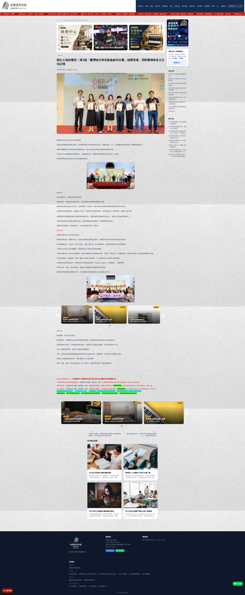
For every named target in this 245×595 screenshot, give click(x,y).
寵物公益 (177, 6)
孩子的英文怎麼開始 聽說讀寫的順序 (177, 84)
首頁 (58, 20)
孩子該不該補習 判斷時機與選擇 (177, 75)
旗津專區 (199, 6)
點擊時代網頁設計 (106, 385)
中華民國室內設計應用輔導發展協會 (67, 382)
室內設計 (157, 6)
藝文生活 (192, 6)
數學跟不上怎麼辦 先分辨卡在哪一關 (177, 79)
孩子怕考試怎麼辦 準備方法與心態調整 (177, 89)
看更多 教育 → (172, 111)
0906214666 (112, 540)
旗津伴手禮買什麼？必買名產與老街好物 (178, 141)
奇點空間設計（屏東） (144, 385)
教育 (213, 6)
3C (217, 6)
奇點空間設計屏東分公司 (129, 385)
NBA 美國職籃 (146, 574)
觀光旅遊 (184, 6)
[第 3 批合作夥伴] (111, 325)
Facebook (110, 550)
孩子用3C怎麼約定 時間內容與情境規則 (178, 93)
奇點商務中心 (103, 586)
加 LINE (239, 584)
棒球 (146, 6)
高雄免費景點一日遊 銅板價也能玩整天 (178, 123)
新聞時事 (207, 6)
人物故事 (223, 6)
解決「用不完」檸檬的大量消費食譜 (178, 146)
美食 (171, 6)
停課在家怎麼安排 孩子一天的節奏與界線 (177, 98)
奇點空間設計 (61, 385)
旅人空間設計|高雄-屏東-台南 (107, 574)
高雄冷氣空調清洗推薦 (120, 382)
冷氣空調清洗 (83, 586)
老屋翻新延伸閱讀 (107, 382)
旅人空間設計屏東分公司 (133, 389)
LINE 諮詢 (119, 550)
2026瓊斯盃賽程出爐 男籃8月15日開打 (178, 127)
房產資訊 (140, 6)
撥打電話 (8, 590)
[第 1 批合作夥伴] (108, 325)
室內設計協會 (61, 379)
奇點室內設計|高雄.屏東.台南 (87, 574)
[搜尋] (241, 6)
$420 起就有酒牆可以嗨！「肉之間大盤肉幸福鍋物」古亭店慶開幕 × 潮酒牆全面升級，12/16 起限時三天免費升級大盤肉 (178, 155)
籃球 (151, 6)
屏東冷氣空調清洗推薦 (133, 382)
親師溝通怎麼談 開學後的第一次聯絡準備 (177, 103)
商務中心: (90, 379)
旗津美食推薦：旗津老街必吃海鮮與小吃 (178, 136)
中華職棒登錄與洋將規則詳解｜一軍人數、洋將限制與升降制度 (178, 132)
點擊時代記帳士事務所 (75, 580)
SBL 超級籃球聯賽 (134, 574)
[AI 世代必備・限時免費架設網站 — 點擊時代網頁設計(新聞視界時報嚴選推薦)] (177, 32)
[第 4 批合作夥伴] (112, 325)
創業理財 (165, 6)
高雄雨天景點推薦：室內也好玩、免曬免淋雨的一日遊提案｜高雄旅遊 (178, 150)
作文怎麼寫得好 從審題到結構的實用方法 (177, 107)
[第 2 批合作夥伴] (109, 325)
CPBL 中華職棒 (122, 574)
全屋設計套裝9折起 (74, 568)
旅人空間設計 (61, 389)
